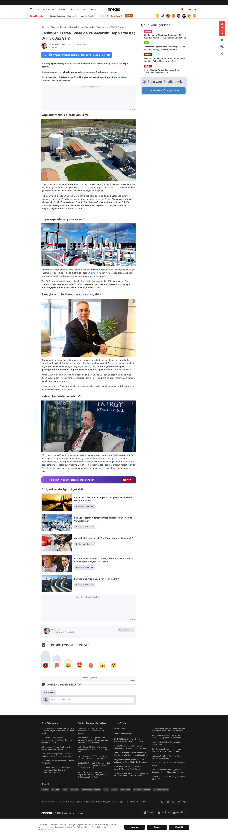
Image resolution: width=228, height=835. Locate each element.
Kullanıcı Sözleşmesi (117, 802)
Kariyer (106, 802)
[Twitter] (173, 802)
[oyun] (184, 15)
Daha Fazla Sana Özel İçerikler (162, 90)
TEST (37, 9)
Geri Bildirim (56, 802)
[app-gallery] (179, 813)
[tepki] (45, 665)
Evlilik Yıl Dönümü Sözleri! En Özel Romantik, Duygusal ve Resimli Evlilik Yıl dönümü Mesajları (130, 741)
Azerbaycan (89, 363)
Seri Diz (129, 16)
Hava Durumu (119, 728)
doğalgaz (71, 455)
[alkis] (189, 15)
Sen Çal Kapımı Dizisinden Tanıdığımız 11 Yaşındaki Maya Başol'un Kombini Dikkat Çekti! (165, 36)
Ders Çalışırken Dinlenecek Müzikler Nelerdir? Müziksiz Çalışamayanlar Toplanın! (166, 751)
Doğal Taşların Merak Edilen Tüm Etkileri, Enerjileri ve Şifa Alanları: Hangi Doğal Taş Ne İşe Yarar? (130, 755)
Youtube (74, 790)
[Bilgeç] (168, 15)
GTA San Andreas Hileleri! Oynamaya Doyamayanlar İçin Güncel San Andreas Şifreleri (168, 772)
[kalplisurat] (194, 15)
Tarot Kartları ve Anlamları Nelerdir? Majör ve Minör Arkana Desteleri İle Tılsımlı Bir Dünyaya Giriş (168, 730)
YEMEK (84, 9)
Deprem (55, 790)
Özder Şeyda (68, 44)
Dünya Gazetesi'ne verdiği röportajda (96, 458)
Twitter (45, 790)
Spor (146, 43)
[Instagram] (162, 802)
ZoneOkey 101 (117, 16)
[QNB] (157, 15)
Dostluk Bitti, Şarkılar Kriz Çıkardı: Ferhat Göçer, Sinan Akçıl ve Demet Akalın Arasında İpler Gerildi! (94, 765)
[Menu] (31, 9)
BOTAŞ (116, 455)
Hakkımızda (46, 802)
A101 (106, 790)
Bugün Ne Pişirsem (142, 790)
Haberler (45, 27)
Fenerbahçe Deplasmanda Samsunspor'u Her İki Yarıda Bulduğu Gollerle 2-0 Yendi (164, 48)
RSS (144, 802)
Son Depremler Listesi (123, 734)
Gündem (54, 27)
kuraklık (94, 272)
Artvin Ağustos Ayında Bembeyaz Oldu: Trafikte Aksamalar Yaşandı (161, 71)
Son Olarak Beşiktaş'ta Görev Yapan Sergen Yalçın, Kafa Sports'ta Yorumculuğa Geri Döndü (55, 769)
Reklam (93, 802)
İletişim (99, 802)
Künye (140, 802)
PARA (93, 9)
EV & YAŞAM (48, 9)
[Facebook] (167, 802)
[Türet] (162, 15)
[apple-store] (149, 813)
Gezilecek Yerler (161, 790)
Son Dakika (125, 790)
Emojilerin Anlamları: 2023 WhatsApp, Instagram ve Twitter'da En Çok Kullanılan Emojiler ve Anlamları (130, 762)
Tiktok (114, 790)
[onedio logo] (114, 9)
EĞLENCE (74, 9)
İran (43, 63)
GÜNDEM (62, 9)
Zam (65, 790)
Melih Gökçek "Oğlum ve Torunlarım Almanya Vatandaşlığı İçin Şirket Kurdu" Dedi (164, 59)
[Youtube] (179, 802)
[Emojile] (178, 15)
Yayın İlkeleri (132, 802)
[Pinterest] (184, 802)
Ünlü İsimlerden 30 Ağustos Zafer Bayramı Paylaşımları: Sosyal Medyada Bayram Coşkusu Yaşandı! (93, 740)
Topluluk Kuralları (82, 802)
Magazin (148, 31)
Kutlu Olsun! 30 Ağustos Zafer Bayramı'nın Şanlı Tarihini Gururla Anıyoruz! (91, 730)
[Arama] (182, 9)
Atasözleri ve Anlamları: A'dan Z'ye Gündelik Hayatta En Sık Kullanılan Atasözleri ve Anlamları (128, 768)
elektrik (125, 77)
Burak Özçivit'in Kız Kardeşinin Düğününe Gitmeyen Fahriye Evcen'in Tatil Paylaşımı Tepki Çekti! (93, 774)
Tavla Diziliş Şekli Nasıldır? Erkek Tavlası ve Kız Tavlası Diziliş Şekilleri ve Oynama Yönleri (131, 775)
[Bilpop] (173, 15)
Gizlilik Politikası (68, 802)
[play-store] (164, 813)
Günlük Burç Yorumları (91, 790)
